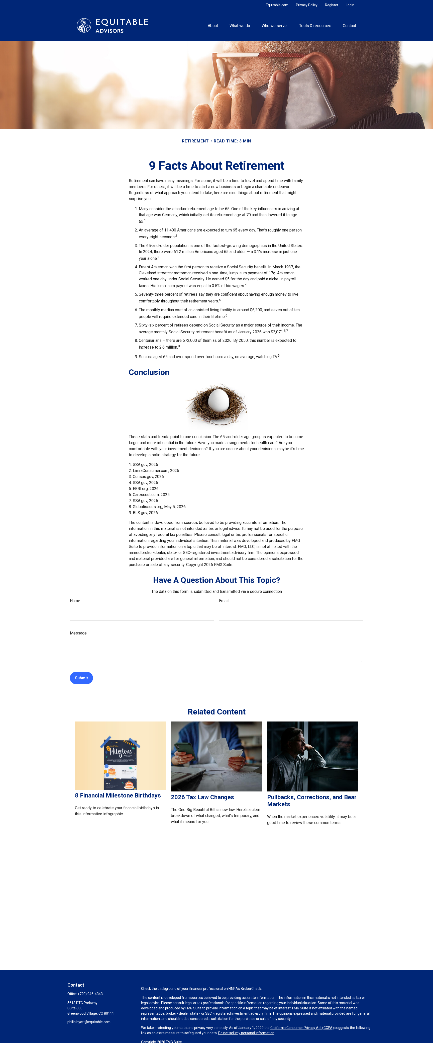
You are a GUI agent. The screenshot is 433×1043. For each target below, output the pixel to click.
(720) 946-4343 (90, 994)
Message (78, 633)
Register (331, 5)
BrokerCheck (251, 989)
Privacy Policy (306, 5)
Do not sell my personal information (246, 1033)
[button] (212, 25)
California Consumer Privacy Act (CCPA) (302, 1028)
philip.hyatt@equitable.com (89, 1022)
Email (224, 600)
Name (75, 600)
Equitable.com (277, 5)
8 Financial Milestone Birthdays (118, 795)
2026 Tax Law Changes (202, 797)
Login (350, 5)
